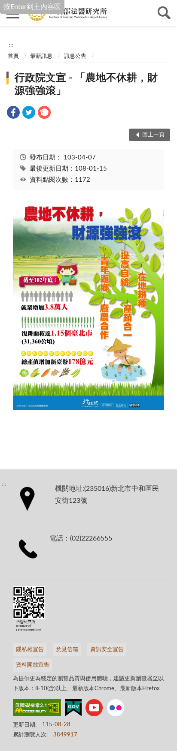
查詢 (164, 13)
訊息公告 (75, 56)
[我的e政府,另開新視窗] (73, 709)
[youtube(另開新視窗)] (94, 709)
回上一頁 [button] (153, 135)
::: (11, 45)
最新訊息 (41, 56)
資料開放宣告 (32, 665)
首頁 (13, 56)
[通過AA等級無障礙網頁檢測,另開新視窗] (37, 709)
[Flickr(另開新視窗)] (115, 709)
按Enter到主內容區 (32, 6)
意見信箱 (67, 649)
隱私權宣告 (30, 649)
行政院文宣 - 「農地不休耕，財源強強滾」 (86, 84)
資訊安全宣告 (107, 649)
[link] (13, 114)
